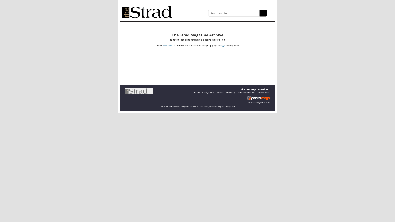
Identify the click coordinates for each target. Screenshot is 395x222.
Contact (196, 92)
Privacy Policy (208, 92)
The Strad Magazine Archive (254, 89)
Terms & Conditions (246, 92)
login (222, 45)
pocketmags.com (257, 102)
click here (167, 45)
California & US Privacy (225, 92)
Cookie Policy (262, 92)
